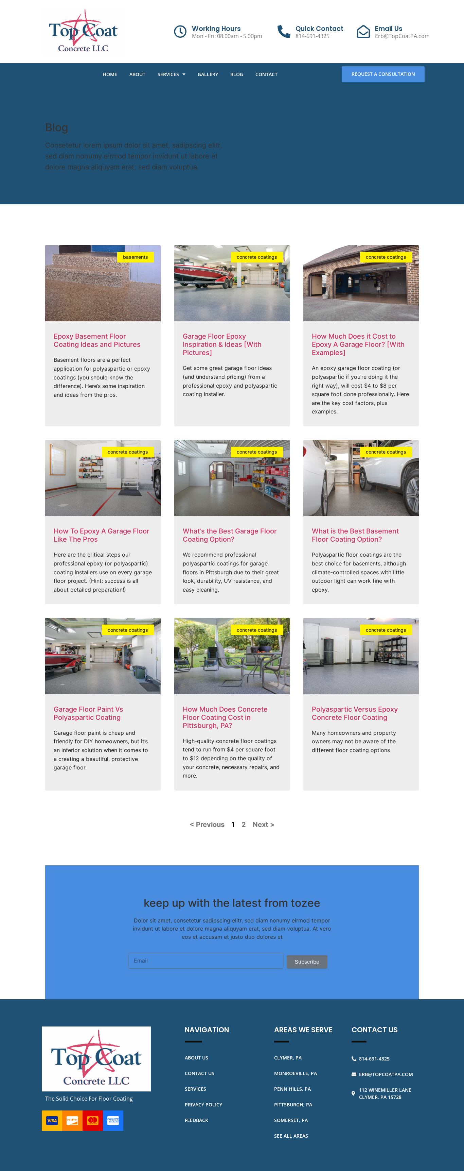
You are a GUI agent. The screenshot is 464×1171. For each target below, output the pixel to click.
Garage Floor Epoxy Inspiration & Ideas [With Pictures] (222, 344)
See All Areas (291, 1136)
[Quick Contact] (284, 31)
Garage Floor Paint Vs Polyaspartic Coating (88, 713)
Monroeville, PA (295, 1073)
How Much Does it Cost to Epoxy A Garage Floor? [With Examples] (358, 344)
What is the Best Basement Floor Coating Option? (355, 535)
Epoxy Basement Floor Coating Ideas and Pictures (97, 340)
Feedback (196, 1120)
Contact (266, 74)
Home (110, 74)
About (137, 74)
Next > (264, 824)
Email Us (389, 28)
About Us (196, 1057)
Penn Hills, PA (292, 1089)
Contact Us (199, 1073)
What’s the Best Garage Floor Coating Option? (230, 535)
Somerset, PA (291, 1120)
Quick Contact (319, 28)
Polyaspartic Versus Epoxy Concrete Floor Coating (355, 713)
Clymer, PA (288, 1057)
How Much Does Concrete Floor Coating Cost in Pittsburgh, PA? (225, 717)
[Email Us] (363, 31)
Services (168, 74)
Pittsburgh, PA (293, 1104)
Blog (236, 74)
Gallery (208, 74)
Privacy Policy (203, 1104)
